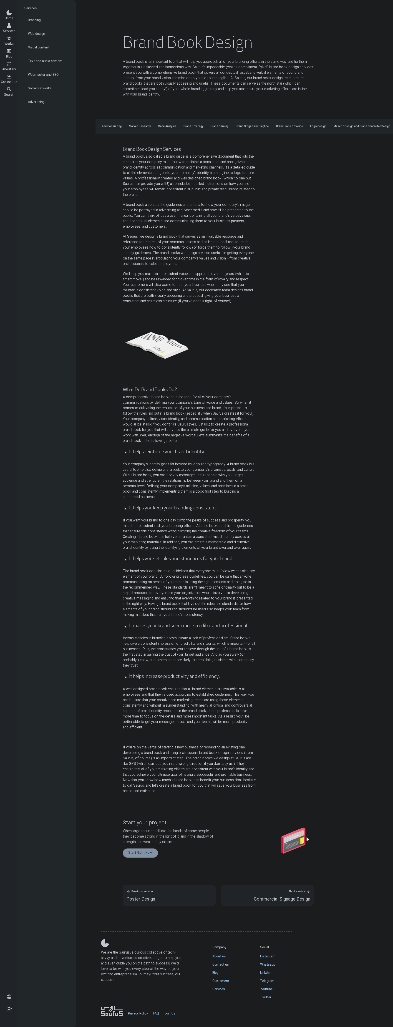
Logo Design (318, 126)
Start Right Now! (140, 853)
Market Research (140, 126)
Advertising (36, 102)
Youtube (266, 989)
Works (9, 44)
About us (219, 956)
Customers (220, 981)
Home (9, 18)
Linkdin (265, 973)
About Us (9, 69)
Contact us (9, 82)
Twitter (265, 997)
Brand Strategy (193, 126)
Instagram (267, 956)
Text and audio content (45, 61)
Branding (34, 20)
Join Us (169, 1014)
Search (9, 95)
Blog (9, 57)
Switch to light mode (9, 1008)
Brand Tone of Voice (289, 126)
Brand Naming (220, 126)
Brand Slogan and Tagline (252, 126)
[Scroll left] (99, 126)
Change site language (9, 997)
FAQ (156, 1014)
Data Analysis (167, 126)
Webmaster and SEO (43, 75)
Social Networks (40, 88)
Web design (36, 34)
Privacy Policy (138, 1014)
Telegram (267, 981)
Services (9, 31)
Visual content (38, 47)
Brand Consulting (110, 126)
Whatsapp (267, 965)
